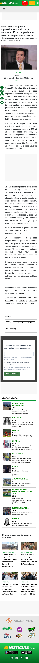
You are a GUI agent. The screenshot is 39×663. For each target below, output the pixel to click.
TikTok (22, 301)
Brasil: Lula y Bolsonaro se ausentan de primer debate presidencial (20, 473)
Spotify (21, 293)
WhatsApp (9, 301)
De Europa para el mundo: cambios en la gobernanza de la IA (22, 524)
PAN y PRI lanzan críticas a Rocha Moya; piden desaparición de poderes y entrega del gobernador (22, 447)
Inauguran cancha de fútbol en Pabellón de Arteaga (21, 484)
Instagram (32, 298)
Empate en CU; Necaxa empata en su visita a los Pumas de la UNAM (22, 436)
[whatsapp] (2, 98)
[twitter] (2, 91)
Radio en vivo (32, 4)
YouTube (33, 301)
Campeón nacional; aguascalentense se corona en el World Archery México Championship (22, 501)
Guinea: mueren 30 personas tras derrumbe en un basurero (22, 513)
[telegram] (2, 95)
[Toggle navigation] (4, 9)
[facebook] (2, 87)
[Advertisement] (19, 13)
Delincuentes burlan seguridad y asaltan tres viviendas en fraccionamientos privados (22, 411)
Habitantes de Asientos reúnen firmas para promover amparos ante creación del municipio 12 (21, 460)
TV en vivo (25, 4)
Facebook (22, 298)
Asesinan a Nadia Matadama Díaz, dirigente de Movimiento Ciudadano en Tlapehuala (22, 424)
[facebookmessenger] (2, 102)
